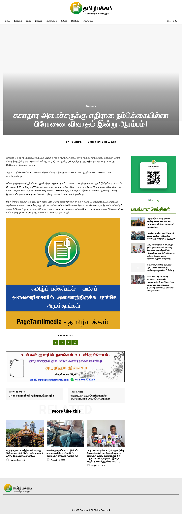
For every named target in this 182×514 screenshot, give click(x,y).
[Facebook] (55, 342)
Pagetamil (76, 142)
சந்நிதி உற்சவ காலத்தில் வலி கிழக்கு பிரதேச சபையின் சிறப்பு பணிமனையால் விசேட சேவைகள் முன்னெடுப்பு (24, 453)
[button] (173, 21)
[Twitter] (62, 342)
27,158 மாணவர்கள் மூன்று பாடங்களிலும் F (32, 395)
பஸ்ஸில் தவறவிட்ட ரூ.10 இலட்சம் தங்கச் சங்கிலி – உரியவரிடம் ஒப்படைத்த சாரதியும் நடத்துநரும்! (62, 453)
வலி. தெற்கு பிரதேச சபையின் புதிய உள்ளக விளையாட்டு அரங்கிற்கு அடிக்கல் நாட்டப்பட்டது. (161, 267)
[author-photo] (8, 459)
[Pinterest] (69, 342)
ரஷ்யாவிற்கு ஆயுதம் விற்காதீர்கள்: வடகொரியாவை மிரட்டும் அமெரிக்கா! (90, 397)
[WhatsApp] (75, 342)
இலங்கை (91, 106)
